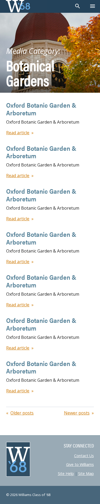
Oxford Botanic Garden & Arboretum (41, 108)
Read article (17, 133)
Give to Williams (80, 464)
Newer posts (77, 413)
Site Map (86, 473)
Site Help (66, 473)
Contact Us (84, 455)
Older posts (22, 413)
